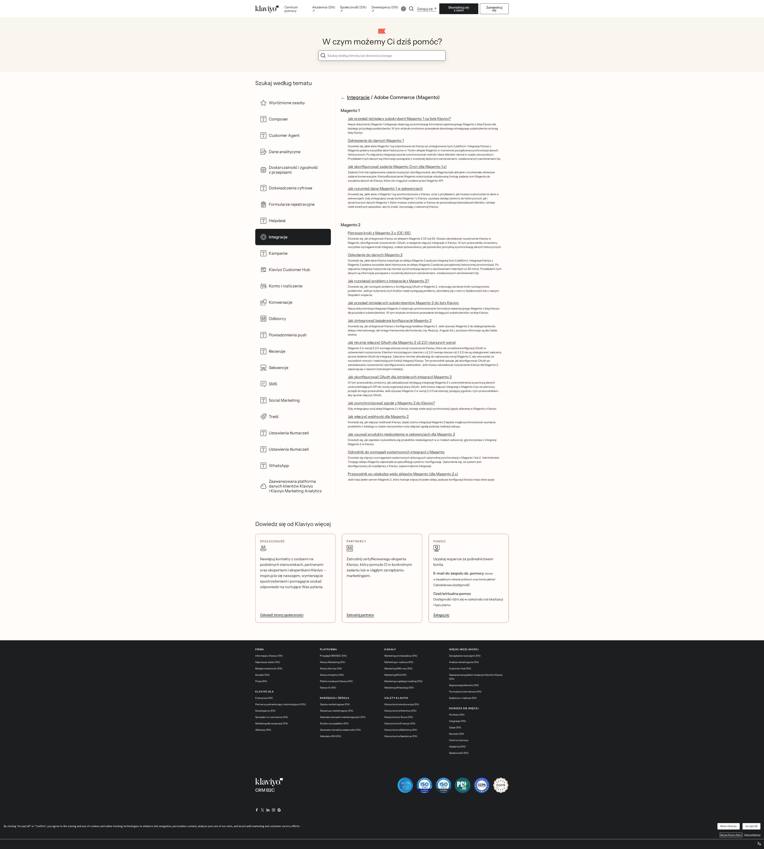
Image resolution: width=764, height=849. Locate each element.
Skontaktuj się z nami (458, 8)
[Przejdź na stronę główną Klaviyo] (267, 9)
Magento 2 (350, 224)
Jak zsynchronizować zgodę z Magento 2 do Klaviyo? (391, 403)
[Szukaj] (411, 8)
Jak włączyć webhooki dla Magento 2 (378, 416)
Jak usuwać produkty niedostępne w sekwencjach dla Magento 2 (401, 434)
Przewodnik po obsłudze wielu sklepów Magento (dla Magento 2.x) (403, 474)
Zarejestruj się (494, 8)
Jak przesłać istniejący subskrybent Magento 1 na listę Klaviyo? (399, 119)
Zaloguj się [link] (441, 615)
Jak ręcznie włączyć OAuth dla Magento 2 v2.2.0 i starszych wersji (402, 342)
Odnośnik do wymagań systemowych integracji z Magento (396, 452)
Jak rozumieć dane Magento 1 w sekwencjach (385, 188)
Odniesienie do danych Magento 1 (376, 140)
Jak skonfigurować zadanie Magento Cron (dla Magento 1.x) (397, 167)
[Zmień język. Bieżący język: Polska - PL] (403, 8)
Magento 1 (350, 110)
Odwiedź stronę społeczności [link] (281, 615)
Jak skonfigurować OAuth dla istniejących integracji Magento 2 (400, 377)
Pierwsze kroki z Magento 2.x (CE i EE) (379, 233)
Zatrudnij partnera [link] (360, 615)
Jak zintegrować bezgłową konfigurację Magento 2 (390, 320)
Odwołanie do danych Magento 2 (375, 255)
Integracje (358, 97)
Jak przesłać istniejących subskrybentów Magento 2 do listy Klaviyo (403, 303)
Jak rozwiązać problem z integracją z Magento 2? (388, 281)
